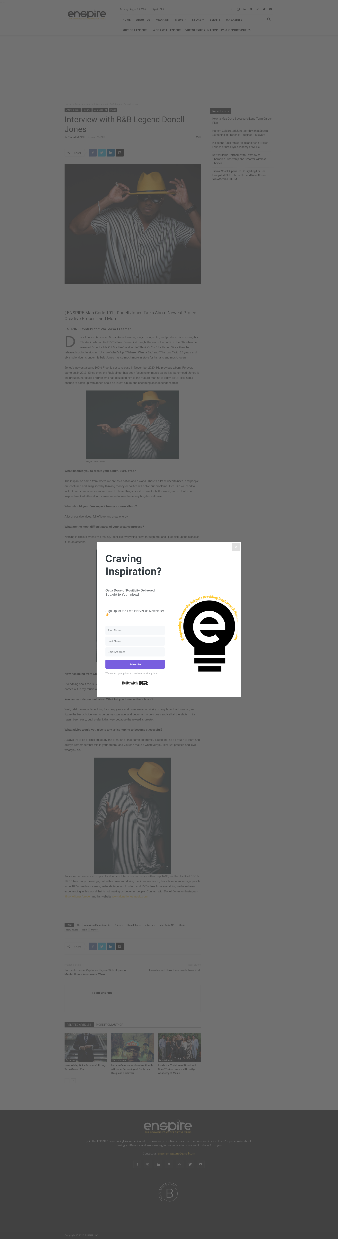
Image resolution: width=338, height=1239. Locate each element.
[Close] (236, 547)
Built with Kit (135, 683)
